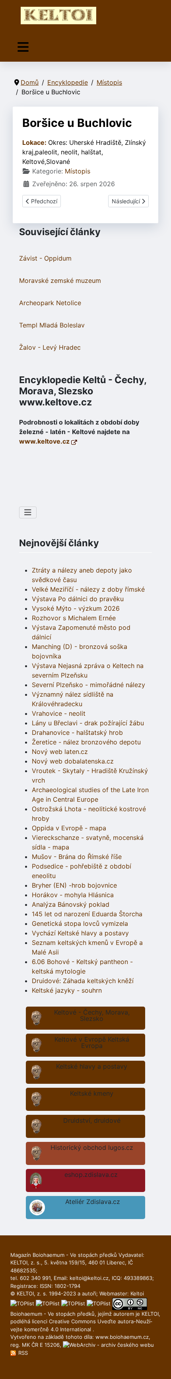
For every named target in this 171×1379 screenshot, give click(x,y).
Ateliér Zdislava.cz (92, 1202)
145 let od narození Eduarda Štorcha (87, 914)
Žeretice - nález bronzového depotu (86, 742)
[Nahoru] (157, 1364)
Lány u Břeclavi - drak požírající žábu (88, 723)
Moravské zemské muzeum (60, 280)
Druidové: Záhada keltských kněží (83, 981)
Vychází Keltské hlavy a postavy (80, 933)
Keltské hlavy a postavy (91, 1066)
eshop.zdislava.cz (91, 1174)
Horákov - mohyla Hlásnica (73, 895)
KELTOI (150, 1314)
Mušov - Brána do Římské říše (77, 857)
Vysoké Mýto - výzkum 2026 (76, 608)
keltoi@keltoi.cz (89, 1278)
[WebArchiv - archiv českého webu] (108, 1345)
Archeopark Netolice (50, 303)
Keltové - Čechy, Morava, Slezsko (92, 1015)
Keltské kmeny (91, 1093)
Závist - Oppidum (45, 258)
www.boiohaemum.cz (122, 1337)
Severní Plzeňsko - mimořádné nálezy (88, 685)
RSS (22, 1353)
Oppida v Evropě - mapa (69, 828)
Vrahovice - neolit (59, 713)
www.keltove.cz (45, 441)
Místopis (77, 171)
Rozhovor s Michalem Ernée (74, 618)
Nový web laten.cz (60, 752)
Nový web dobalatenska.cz (73, 761)
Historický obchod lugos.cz (92, 1147)
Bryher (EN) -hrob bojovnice (74, 885)
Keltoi (137, 1293)
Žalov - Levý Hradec (50, 347)
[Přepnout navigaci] (23, 47)
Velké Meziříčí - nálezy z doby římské (88, 589)
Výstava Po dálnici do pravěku (78, 599)
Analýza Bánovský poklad (70, 904)
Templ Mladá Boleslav (52, 325)
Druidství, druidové (91, 1120)
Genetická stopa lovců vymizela (80, 923)
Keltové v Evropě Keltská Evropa (91, 1042)
